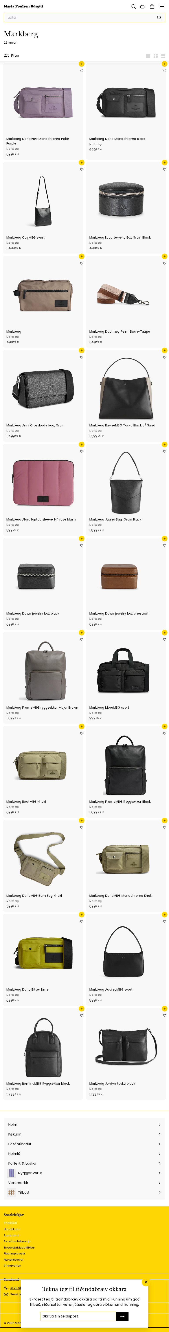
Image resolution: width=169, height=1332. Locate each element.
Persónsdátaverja (17, 1241)
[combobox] (84, 17)
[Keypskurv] (152, 6)
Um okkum (12, 1229)
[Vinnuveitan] (142, 6)
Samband (11, 1235)
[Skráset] (122, 1316)
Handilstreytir (14, 1260)
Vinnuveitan (12, 1265)
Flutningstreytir (15, 1253)
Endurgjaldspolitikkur (19, 1247)
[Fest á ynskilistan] (81, 71)
